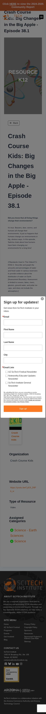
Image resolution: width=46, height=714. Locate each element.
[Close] (42, 298)
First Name (9, 329)
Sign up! (23, 408)
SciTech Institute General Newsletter (19, 384)
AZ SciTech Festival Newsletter (22, 372)
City (6, 355)
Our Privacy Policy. (23, 401)
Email (6, 317)
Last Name (9, 342)
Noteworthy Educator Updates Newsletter (22, 377)
